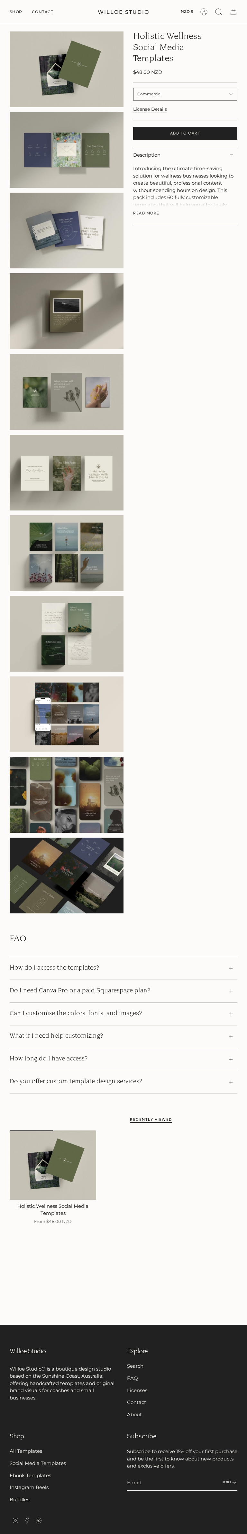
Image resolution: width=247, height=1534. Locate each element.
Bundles (19, 1499)
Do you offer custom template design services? (76, 1081)
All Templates (26, 1451)
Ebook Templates (30, 1475)
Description (146, 155)
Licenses (137, 1390)
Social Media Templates (38, 1463)
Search (135, 1366)
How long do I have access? (48, 1059)
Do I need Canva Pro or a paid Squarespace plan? (80, 991)
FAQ (132, 1378)
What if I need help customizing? (56, 1036)
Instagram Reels (29, 1487)
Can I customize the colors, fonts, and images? (76, 1013)
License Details (150, 109)
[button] (16, 12)
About (134, 1414)
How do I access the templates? (54, 968)
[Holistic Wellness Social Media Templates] (53, 1164)
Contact (136, 1402)
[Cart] (233, 11)
